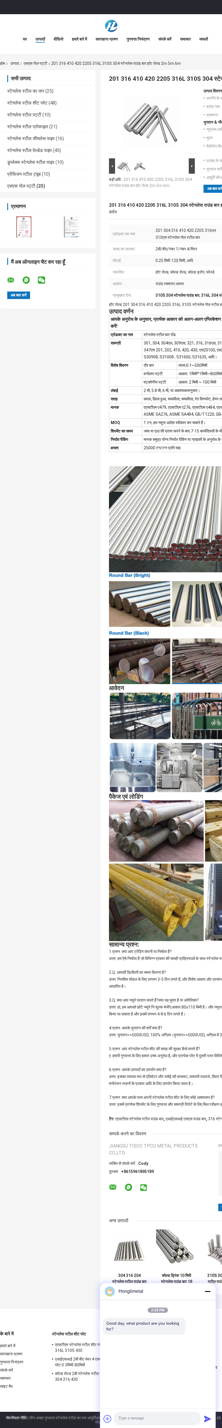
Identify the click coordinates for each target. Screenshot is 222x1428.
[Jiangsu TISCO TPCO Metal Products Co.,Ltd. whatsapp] (30, 280)
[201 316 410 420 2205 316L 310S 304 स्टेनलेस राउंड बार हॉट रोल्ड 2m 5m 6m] (149, 122)
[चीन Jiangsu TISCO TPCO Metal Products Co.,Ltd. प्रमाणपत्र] (24, 226)
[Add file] (107, 1418)
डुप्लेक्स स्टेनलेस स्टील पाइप (30, 162)
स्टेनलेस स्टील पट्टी (24, 115)
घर (25, 39)
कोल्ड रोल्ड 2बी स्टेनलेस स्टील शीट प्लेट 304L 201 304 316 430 (92, 1376)
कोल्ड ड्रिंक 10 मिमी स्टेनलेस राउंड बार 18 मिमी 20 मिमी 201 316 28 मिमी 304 (176, 1278)
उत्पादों (40, 39)
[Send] (207, 1418)
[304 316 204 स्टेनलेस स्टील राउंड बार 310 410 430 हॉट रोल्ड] (129, 1249)
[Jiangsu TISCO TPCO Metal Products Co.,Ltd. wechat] (45, 280)
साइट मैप (6, 1386)
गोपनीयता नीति (16, 1418)
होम (2, 63)
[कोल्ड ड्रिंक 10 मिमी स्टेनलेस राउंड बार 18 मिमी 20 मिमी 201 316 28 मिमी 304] (176, 1249)
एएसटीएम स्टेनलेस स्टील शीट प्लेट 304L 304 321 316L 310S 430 (92, 1347)
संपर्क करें (164, 39)
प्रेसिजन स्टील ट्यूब (24, 174)
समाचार (185, 39)
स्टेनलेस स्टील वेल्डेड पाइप (29, 150)
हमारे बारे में (79, 39)
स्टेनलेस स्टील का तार (25, 91)
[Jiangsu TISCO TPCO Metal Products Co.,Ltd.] (111, 25)
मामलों (203, 39)
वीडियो (58, 39)
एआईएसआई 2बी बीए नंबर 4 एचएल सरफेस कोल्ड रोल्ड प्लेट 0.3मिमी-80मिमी (93, 1362)
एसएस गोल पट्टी (35, 63)
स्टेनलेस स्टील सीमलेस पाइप (31, 138)
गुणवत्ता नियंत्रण (138, 39)
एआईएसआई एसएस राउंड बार (186, 1119)
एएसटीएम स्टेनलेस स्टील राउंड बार (139, 1119)
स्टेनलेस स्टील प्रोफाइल (27, 126)
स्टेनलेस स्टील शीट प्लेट (27, 103)
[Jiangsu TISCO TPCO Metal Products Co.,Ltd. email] (14, 280)
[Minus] (207, 1291)
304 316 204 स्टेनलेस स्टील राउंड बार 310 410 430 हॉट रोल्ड (129, 1278)
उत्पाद (14, 63)
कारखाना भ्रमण (107, 39)
